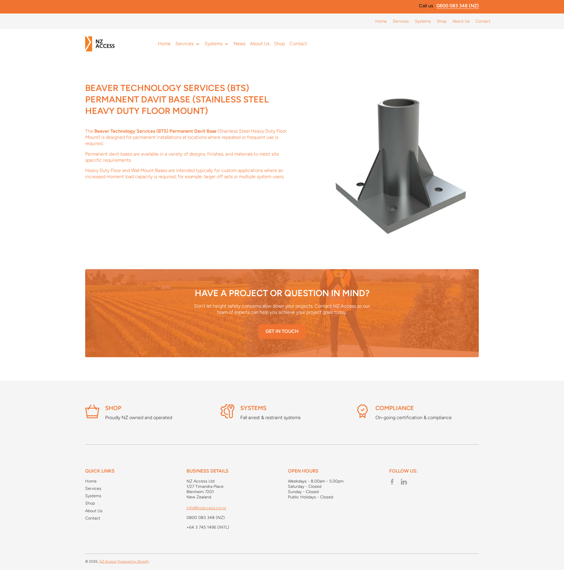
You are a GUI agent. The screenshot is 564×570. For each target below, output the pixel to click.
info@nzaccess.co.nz (206, 507)
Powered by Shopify (133, 561)
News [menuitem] (239, 43)
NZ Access (108, 561)
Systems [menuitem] (213, 43)
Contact (92, 518)
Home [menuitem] (164, 43)
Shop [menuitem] (279, 43)
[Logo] (100, 44)
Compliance (394, 408)
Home (91, 481)
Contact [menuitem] (298, 43)
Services (93, 488)
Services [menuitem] (184, 43)
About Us (94, 510)
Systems (253, 408)
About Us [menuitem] (259, 43)
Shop (113, 408)
